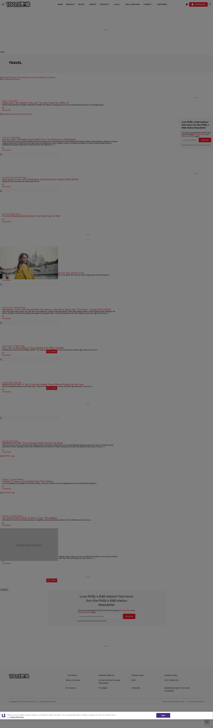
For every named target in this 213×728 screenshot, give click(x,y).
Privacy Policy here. (17, 717)
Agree (163, 715)
